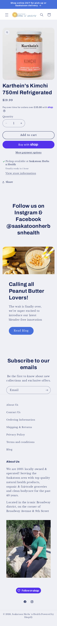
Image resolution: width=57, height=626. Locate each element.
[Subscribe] (47, 390)
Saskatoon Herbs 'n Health (26, 614)
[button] (6, 14)
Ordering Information (20, 419)
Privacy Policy (15, 434)
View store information (21, 173)
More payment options (29, 152)
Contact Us (13, 412)
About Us (12, 404)
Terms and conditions (20, 442)
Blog (9, 449)
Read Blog (21, 330)
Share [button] (9, 182)
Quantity (8, 116)
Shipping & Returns (19, 427)
